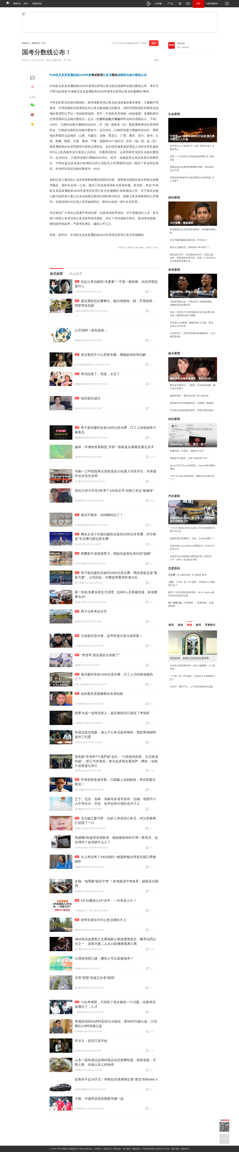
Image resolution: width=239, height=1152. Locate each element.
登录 (198, 3)
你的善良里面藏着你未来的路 (102, 693)
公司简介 (98, 1149)
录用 (100, 75)
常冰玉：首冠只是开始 (91, 1040)
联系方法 (107, 1149)
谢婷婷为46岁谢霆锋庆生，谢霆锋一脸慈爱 (191, 403)
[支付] (180, 3)
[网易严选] (170, 3)
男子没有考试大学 (94, 611)
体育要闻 (174, 269)
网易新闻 (181, 43)
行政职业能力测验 (108, 119)
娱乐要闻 (174, 353)
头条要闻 (174, 114)
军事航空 (210, 624)
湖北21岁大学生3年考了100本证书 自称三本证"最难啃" (114, 490)
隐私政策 (136, 1149)
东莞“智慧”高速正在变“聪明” (95, 978)
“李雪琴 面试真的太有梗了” (100, 655)
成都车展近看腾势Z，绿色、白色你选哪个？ (192, 538)
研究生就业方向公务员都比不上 (103, 920)
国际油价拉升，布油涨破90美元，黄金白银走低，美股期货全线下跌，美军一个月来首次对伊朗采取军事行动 (192, 257)
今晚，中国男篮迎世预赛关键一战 (99, 1098)
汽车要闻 (174, 496)
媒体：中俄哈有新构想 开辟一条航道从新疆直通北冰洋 (114, 447)
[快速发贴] (32, 78)
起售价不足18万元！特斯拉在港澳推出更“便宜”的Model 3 (116, 1079)
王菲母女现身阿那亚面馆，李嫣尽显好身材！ (192, 410)
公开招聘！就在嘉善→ (91, 330)
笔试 (115, 75)
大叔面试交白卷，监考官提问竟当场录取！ (112, 636)
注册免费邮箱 (212, 3)
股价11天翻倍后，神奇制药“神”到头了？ (190, 247)
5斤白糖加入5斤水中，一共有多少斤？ (108, 900)
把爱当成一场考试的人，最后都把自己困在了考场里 (112, 713)
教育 (171, 624)
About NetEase (85, 1149)
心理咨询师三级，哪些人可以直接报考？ (104, 958)
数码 (198, 624)
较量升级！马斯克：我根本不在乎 (187, 451)
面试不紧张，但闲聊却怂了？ (102, 515)
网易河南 (36, 43)
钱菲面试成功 (90, 398)
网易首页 (17, 3)
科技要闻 (174, 419)
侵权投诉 (185, 1149)
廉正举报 (175, 1149)
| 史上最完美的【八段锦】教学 (187, 574)
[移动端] (149, 3)
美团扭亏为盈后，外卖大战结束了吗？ (189, 458)
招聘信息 (117, 1149)
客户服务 (127, 1149)
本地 (189, 624)
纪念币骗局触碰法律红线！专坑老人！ (189, 240)
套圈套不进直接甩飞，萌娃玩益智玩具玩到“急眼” (116, 553)
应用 (25, 3)
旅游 (180, 624)
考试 (94, 75)
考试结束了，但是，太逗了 (100, 374)
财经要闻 (174, 197)
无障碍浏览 (37, 3)
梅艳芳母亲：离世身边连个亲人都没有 (189, 395)
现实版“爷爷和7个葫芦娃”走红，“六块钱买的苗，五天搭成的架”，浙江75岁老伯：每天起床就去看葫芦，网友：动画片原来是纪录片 (116, 761)
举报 (156, 60)
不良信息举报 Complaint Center (156, 1149)
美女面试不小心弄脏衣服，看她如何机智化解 (113, 354)
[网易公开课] (159, 3)
